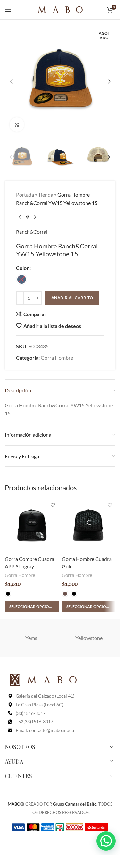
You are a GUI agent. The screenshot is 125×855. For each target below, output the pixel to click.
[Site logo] (60, 9)
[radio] (21, 279)
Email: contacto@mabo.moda (45, 730)
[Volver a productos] (27, 217)
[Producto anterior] (20, 217)
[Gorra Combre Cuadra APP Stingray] (32, 526)
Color (22, 268)
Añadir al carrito (72, 297)
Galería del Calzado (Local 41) (45, 696)
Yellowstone (89, 638)
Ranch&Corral (31, 232)
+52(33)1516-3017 (34, 721)
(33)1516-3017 (31, 713)
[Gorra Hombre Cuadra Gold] (89, 526)
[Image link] (43, 679)
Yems (31, 638)
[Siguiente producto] (35, 217)
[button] (11, 81)
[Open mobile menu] (8, 9)
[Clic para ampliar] (17, 124)
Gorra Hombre (57, 358)
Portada (25, 194)
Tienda (45, 194)
